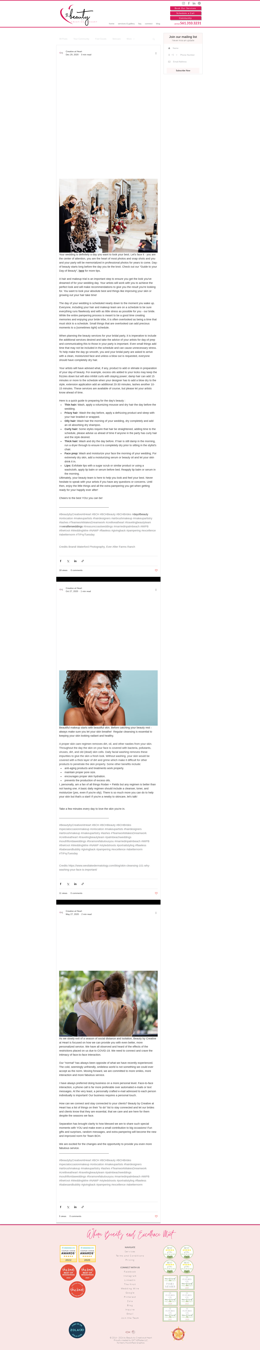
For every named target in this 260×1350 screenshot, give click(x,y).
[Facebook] (189, 3)
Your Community (81, 39)
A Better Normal (90, 941)
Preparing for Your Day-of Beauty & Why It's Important (105, 115)
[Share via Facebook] (60, 561)
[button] (153, 39)
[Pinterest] (199, 3)
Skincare (116, 39)
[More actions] (156, 53)
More (129, 39)
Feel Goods (100, 39)
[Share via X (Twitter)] (68, 561)
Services (130, 1251)
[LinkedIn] (194, 3)
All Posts (63, 39)
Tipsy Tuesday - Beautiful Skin (107, 629)
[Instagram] (183, 3)
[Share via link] (82, 561)
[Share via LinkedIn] (75, 561)
